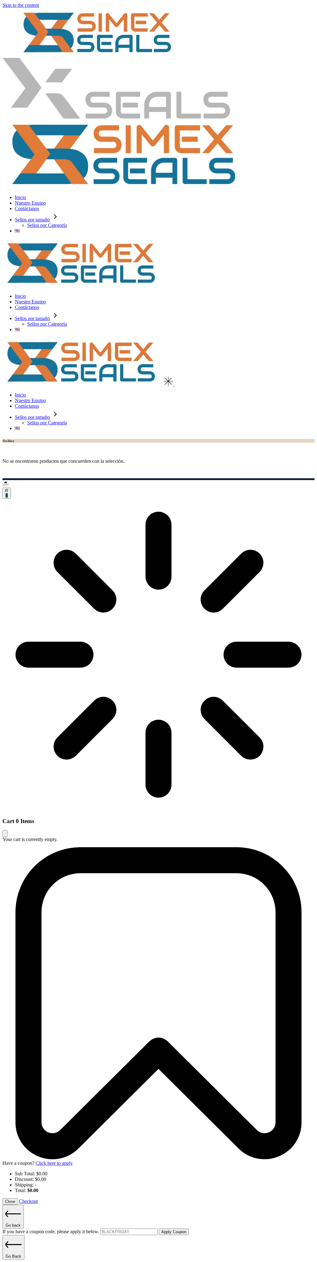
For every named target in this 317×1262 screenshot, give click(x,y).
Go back (13, 1225)
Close (10, 1201)
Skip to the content (20, 5)
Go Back (13, 1256)
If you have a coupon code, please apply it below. (51, 1231)
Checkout (28, 1201)
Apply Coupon (173, 1231)
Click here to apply (54, 1163)
